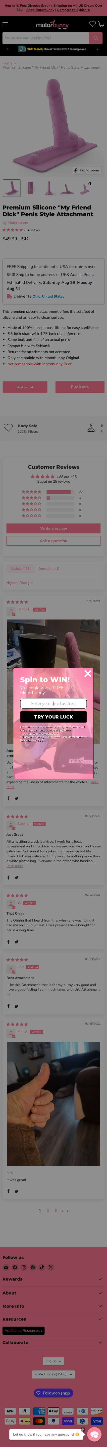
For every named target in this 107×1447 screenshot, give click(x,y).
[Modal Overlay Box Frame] (53, 723)
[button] (94, 1434)
